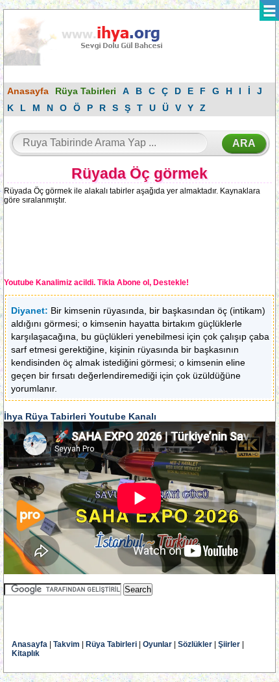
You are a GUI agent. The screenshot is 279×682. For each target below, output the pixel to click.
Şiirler (229, 644)
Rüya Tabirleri (85, 91)
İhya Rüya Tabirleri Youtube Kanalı (80, 416)
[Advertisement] (111, 243)
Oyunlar (157, 644)
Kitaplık (26, 653)
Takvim (66, 644)
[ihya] (95, 63)
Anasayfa (28, 91)
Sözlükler (195, 644)
